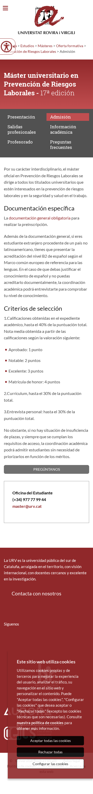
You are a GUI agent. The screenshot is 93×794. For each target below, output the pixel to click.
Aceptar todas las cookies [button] (50, 740)
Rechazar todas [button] (50, 752)
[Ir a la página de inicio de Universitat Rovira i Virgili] (46, 20)
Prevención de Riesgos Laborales (30, 51)
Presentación (21, 117)
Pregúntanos (46, 469)
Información (63, 129)
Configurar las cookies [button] (50, 764)
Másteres (45, 46)
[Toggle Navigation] (5, 8)
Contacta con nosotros (36, 593)
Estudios (27, 46)
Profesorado (20, 142)
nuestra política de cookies (40, 722)
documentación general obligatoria (40, 217)
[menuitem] (7, 639)
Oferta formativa (69, 46)
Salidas (21, 129)
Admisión (60, 117)
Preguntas (61, 144)
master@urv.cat (27, 506)
